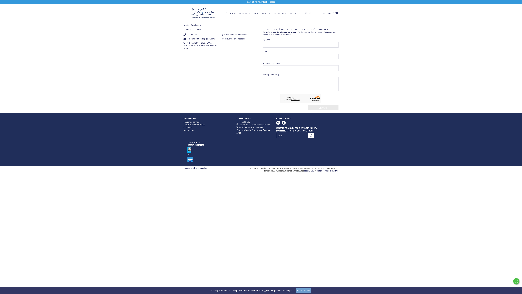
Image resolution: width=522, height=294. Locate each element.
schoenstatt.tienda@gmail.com (201, 38)
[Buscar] (324, 12)
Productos (245, 13)
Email (265, 51)
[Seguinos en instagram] (278, 123)
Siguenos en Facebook (235, 38)
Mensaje (271, 75)
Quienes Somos (262, 13)
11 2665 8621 (193, 34)
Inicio (233, 13)
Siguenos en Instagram (236, 34)
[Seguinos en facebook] (284, 123)
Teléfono (271, 63)
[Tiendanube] (195, 169)
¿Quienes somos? (192, 122)
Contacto (188, 127)
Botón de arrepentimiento (327, 171)
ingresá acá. (309, 171)
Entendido (303, 291)
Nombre (266, 40)
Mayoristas (280, 13)
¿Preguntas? (296, 13)
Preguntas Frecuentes (194, 124)
